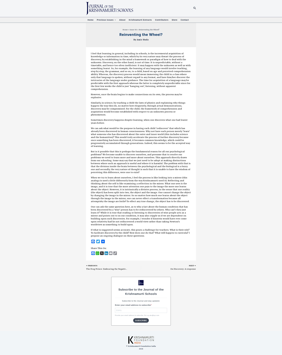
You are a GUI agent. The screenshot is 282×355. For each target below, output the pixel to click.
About (122, 20)
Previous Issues (105, 20)
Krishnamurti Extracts (140, 20)
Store (174, 20)
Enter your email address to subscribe (133, 305)
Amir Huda (143, 40)
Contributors (161, 20)
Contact (185, 20)
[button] (194, 8)
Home (91, 20)
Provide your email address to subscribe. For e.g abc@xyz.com (137, 315)
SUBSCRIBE (141, 320)
